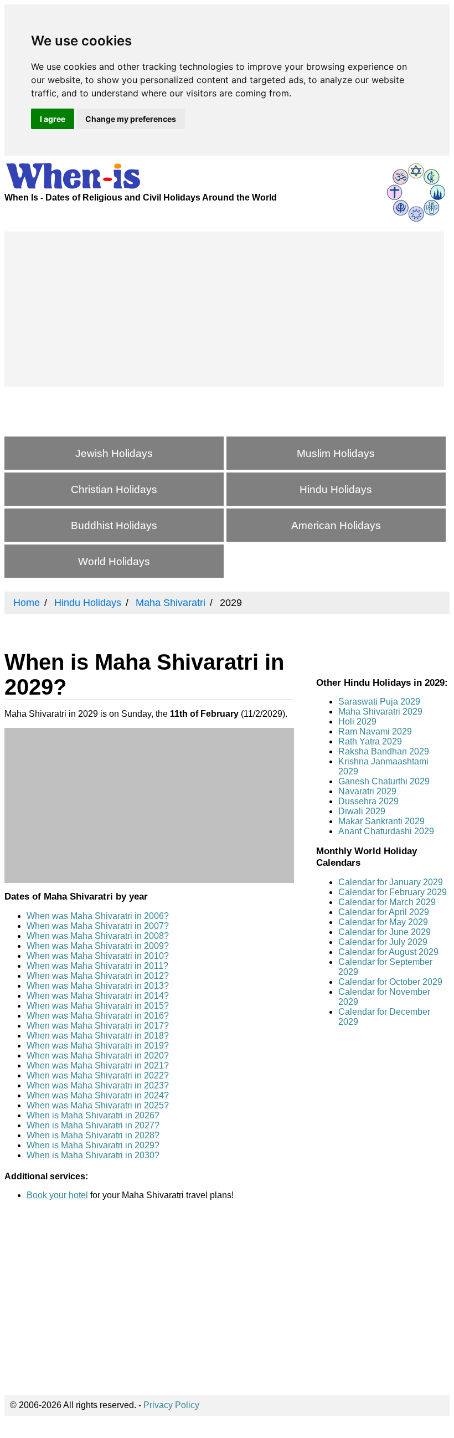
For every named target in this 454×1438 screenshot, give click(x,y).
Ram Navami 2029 (375, 731)
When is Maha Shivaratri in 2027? (93, 1125)
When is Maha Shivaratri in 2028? (93, 1135)
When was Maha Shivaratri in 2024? (98, 1095)
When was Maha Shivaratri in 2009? (98, 946)
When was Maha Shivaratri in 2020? (98, 1055)
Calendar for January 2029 (390, 882)
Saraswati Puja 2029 (379, 701)
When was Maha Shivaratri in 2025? (98, 1105)
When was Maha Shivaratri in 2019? (98, 1045)
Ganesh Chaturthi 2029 (384, 781)
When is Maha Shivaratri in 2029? (93, 1145)
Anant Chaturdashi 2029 (386, 831)
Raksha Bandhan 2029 (383, 751)
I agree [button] (52, 119)
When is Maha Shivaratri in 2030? (93, 1155)
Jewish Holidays (114, 453)
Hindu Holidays (336, 489)
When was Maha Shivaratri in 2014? (98, 995)
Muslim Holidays (336, 453)
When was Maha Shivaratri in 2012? (98, 975)
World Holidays (114, 561)
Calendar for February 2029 (392, 892)
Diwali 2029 (361, 811)
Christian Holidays (114, 489)
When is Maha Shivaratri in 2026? (93, 1115)
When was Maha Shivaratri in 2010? (98, 956)
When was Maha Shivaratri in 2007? (98, 926)
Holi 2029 (357, 721)
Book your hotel (57, 1195)
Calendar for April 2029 (383, 912)
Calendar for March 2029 (387, 902)
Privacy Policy (171, 1405)
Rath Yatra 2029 (370, 741)
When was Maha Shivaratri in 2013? (98, 985)
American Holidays (336, 525)
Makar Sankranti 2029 (381, 821)
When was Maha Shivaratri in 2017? (98, 1025)
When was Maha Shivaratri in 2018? (98, 1035)
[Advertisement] (224, 309)
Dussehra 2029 (368, 801)
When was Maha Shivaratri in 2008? (98, 936)
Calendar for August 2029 (388, 952)
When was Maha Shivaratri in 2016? (98, 1015)
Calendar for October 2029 (390, 982)
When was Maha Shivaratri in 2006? (98, 916)
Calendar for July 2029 (382, 942)
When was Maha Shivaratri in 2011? (97, 965)
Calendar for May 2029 (383, 922)
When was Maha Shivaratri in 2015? (98, 1005)
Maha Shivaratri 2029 (380, 711)
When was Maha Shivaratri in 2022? (98, 1075)
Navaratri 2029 (367, 791)
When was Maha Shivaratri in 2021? (98, 1065)
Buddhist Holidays (114, 525)
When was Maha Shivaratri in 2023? (98, 1085)
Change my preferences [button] (130, 119)
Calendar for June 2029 (384, 932)
